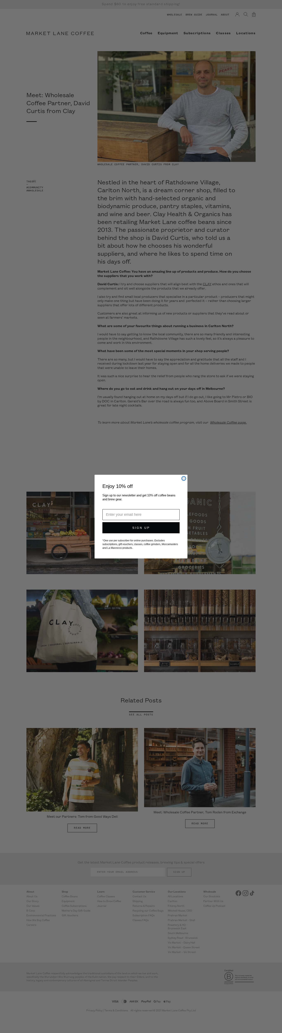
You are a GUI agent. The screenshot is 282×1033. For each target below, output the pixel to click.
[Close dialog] (184, 478)
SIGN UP (141, 527)
